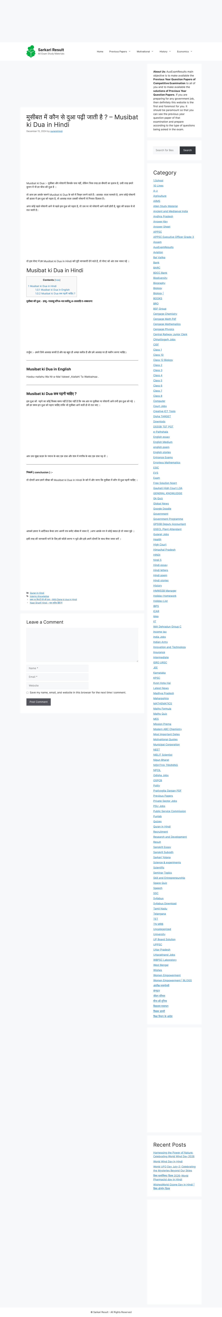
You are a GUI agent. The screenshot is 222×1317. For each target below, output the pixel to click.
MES (156, 718)
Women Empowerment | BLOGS (172, 980)
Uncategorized (162, 929)
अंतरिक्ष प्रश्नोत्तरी (161, 985)
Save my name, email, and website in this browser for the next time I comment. (78, 692)
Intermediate (161, 657)
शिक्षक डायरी (159, 1011)
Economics (183, 51)
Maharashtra (161, 698)
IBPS (156, 606)
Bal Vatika (159, 257)
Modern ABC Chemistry (167, 729)
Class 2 (157, 365)
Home (100, 51)
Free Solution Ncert (165, 483)
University (159, 934)
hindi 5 (157, 559)
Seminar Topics (162, 872)
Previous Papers (118, 51)
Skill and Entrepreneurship (169, 877)
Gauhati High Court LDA (167, 488)
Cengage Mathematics (167, 324)
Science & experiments (167, 862)
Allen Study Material (165, 206)
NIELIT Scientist (162, 754)
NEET (156, 749)
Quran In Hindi (37, 593)
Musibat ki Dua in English (52, 289)
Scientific (158, 867)
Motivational (143, 51)
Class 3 (157, 370)
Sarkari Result (51, 50)
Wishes (157, 970)
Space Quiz (160, 882)
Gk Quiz (158, 498)
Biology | (158, 293)
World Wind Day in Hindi (168, 1161)
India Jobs (159, 636)
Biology (157, 288)
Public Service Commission (169, 811)
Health (157, 539)
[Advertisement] (90, 21)
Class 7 (157, 390)
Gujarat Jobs (161, 534)
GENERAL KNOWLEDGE (167, 493)
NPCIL (157, 770)
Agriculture (159, 195)
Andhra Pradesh (163, 216)
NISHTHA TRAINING (165, 765)
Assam (157, 242)
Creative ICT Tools (164, 411)
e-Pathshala (160, 431)
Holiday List (160, 600)
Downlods (159, 421)
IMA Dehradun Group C (167, 626)
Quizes (157, 821)
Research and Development (170, 836)
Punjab (157, 816)
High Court (159, 544)
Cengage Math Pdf (164, 318)
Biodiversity (160, 277)
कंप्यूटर (156, 990)
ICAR (156, 611)
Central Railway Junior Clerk (170, 334)
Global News (161, 503)
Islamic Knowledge (39, 596)
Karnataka (159, 672)
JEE (155, 667)
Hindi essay (160, 565)
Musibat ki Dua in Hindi (42, 286)
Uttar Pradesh (161, 949)
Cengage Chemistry (165, 313)
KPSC (156, 677)
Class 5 (157, 380)
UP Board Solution (164, 939)
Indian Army (160, 641)
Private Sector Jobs (165, 800)
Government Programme (168, 518)
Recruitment (160, 831)
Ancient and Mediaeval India (170, 211)
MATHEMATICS (162, 703)
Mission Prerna (162, 724)
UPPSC (157, 944)
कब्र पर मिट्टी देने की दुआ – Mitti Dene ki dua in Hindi (53, 599)
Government (160, 513)
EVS (155, 472)
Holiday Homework (164, 595)
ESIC (156, 467)
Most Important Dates (166, 734)
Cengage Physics (163, 329)
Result (157, 841)
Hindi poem (160, 575)
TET (155, 918)
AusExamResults (163, 247)
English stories (162, 452)
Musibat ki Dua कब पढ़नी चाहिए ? (55, 293)
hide (57, 280)
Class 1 (157, 349)
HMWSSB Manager (164, 590)
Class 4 (157, 375)
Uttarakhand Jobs (164, 954)
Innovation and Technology (169, 647)
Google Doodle (162, 508)
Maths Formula (162, 708)
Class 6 (157, 385)
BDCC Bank (160, 272)
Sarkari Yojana (162, 857)
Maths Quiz (160, 713)
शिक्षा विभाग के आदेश (162, 1016)
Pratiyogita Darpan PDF (167, 790)
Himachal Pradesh (164, 549)
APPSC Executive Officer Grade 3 (173, 236)
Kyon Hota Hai (162, 683)
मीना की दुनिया (160, 1000)
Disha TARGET (162, 416)
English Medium (162, 442)
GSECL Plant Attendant (167, 529)
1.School (158, 180)
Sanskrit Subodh (163, 852)
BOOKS (157, 298)
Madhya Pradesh (163, 693)
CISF (156, 344)
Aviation (158, 252)
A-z (155, 190)
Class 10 (158, 354)
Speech (157, 888)
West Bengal (160, 965)
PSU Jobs (159, 806)
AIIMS (156, 201)
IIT (154, 621)
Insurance (159, 652)
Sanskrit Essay (162, 847)
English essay (161, 436)
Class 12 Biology (163, 359)
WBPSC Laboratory (165, 959)
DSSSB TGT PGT (163, 426)
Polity (156, 785)
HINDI (156, 554)
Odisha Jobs (161, 775)
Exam (156, 477)
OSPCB (157, 780)
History (163, 51)
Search (187, 150)
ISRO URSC (160, 662)
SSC (155, 893)
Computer (159, 401)
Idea (156, 616)
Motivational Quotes (165, 739)
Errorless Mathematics (166, 462)
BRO (156, 303)
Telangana (159, 913)
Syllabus (158, 898)
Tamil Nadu (160, 908)
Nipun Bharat (161, 759)
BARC (156, 267)
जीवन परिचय (159, 995)
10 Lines (158, 185)
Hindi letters (160, 570)
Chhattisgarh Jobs (164, 339)
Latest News (161, 688)
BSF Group (159, 308)
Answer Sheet (161, 226)
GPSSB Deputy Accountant (169, 524)
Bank (156, 262)
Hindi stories (161, 580)
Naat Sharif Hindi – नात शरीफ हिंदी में (46, 602)
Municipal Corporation (166, 744)
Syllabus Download (165, 903)
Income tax (160, 631)
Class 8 (157, 395)
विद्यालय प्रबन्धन (160, 1006)
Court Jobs (160, 406)
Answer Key (160, 221)
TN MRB (158, 924)
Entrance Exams (163, 457)
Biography (159, 283)
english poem (161, 447)
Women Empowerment (167, 975)
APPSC (157, 231)
